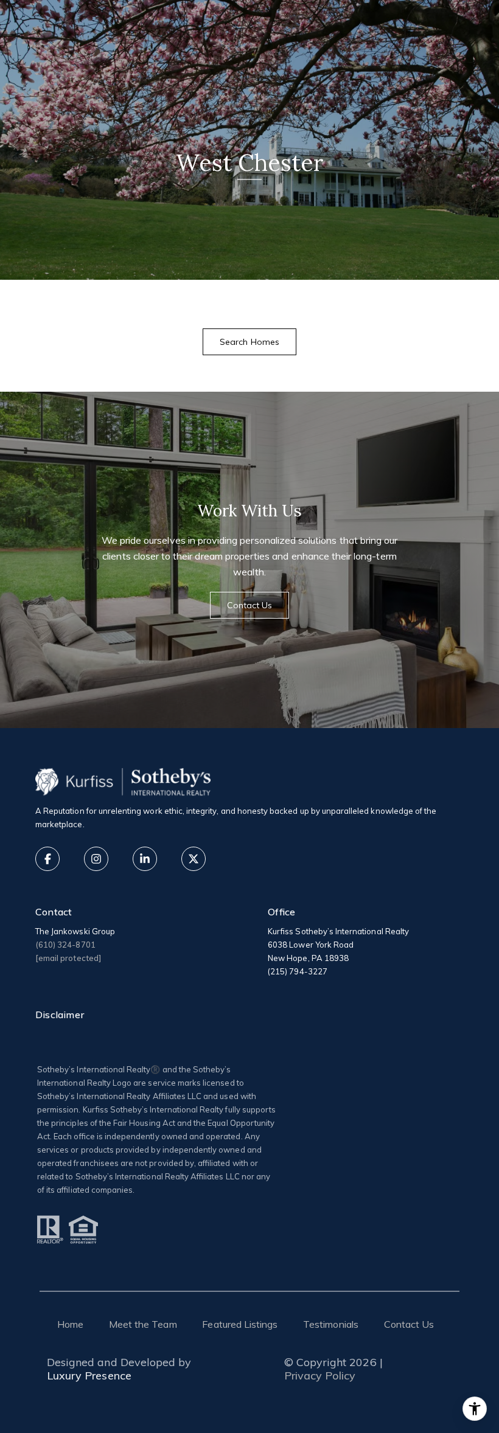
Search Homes (249, 341)
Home (70, 1324)
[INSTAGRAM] (96, 859)
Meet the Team (143, 1324)
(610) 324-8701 (65, 944)
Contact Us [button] (250, 605)
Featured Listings (239, 1324)
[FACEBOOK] (47, 859)
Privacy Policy (320, 1376)
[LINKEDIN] (145, 859)
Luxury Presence (89, 1376)
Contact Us (409, 1324)
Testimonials (330, 1324)
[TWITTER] (193, 859)
